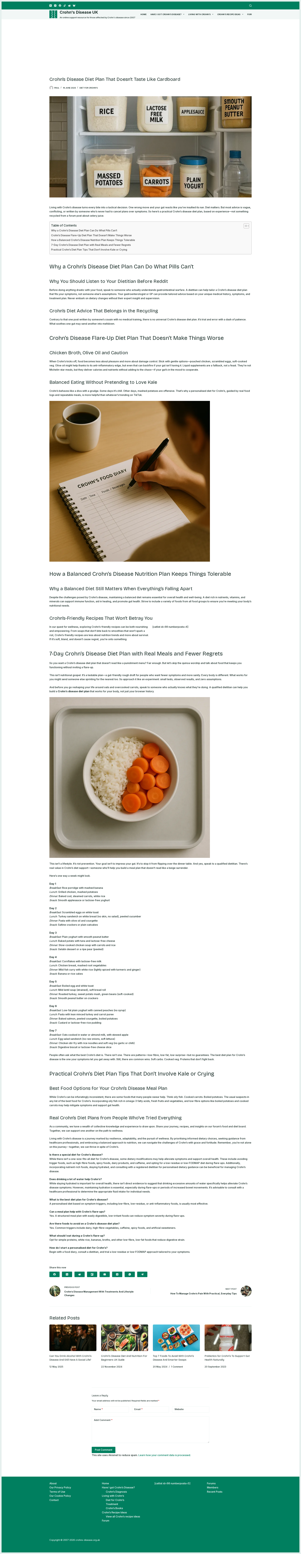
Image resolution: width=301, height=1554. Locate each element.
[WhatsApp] (130, 1274)
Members (212, 1487)
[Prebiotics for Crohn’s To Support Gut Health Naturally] (228, 1338)
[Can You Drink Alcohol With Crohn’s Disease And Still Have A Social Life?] (72, 1338)
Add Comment (103, 1420)
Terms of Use (57, 1491)
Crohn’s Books (114, 1508)
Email (138, 1409)
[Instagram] (55, 5)
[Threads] (117, 1274)
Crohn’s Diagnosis (116, 1491)
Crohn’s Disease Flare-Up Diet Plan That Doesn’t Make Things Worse (91, 235)
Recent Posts (214, 1491)
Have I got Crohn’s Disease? (166, 14)
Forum (250, 14)
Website (179, 1409)
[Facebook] (60, 5)
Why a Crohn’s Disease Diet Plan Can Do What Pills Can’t (84, 230)
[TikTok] (64, 5)
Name (98, 1409)
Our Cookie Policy (60, 1495)
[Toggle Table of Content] (244, 226)
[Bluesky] (74, 5)
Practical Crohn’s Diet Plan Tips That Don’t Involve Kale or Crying (89, 249)
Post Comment (103, 1449)
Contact (54, 1500)
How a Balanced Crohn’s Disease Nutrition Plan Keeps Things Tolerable (93, 240)
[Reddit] (69, 5)
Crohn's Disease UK (79, 12)
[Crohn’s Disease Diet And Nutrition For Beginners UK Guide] (124, 1338)
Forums (211, 1483)
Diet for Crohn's (88, 88)
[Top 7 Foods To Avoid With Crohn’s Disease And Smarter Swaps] (176, 1338)
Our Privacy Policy (60, 1487)
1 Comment (177, 1366)
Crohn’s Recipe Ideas (228, 14)
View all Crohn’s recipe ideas (123, 1516)
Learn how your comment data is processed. (164, 1455)
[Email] (105, 1274)
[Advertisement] (150, 43)
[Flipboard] (92, 1274)
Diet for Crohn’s (115, 1500)
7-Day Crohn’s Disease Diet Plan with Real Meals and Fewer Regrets (91, 244)
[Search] (250, 5)
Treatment (112, 1504)
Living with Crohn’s (199, 14)
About (53, 1483)
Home (143, 14)
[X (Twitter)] (50, 5)
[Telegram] (142, 1274)
